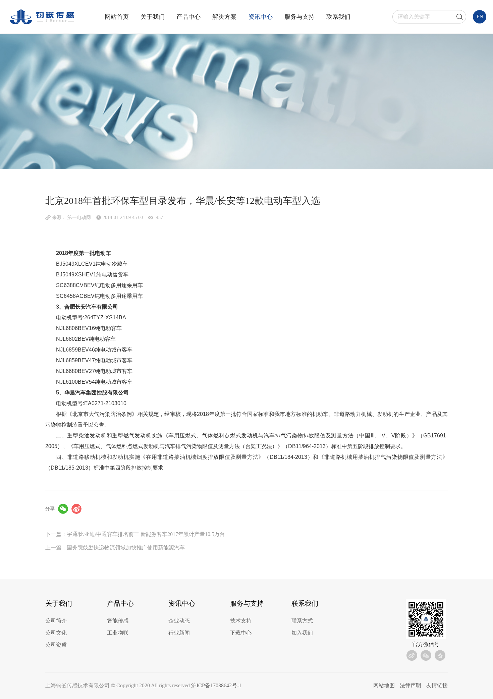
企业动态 (179, 621)
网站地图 (384, 685)
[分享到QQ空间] (440, 655)
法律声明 (410, 685)
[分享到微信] (63, 509)
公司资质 (56, 645)
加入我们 (302, 633)
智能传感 (117, 621)
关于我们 (153, 16)
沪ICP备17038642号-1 (216, 685)
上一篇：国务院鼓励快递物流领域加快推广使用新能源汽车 (115, 547)
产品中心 (188, 16)
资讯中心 (261, 16)
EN (480, 16)
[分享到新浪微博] (76, 509)
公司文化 (56, 633)
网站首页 (117, 16)
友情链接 (437, 685)
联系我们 (338, 16)
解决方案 (224, 16)
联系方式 (302, 621)
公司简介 (56, 621)
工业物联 (117, 633)
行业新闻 (179, 633)
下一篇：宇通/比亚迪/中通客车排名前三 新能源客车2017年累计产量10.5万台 (135, 534)
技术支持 (241, 621)
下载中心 (241, 633)
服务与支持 (299, 16)
